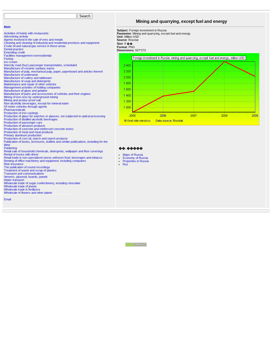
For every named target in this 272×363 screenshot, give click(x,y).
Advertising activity (16, 36)
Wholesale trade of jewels (20, 186)
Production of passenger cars (23, 122)
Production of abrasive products (24, 125)
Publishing (10, 148)
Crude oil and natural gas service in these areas (35, 46)
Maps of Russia (133, 154)
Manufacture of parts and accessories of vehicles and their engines (47, 93)
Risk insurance (13, 164)
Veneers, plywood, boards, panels (26, 176)
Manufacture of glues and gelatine (25, 90)
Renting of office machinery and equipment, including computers (45, 160)
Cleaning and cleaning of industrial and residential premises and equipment (51, 42)
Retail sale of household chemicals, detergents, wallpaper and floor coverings (53, 151)
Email (7, 199)
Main (7, 26)
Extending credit (14, 52)
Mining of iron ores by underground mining (31, 97)
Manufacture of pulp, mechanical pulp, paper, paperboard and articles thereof (53, 71)
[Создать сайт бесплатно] (136, 245)
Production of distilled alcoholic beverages (31, 119)
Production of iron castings (21, 113)
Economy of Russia (135, 157)
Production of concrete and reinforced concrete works (39, 128)
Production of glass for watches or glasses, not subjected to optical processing (54, 116)
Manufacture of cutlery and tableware (28, 77)
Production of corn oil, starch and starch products (36, 138)
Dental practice (13, 49)
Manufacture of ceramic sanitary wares (29, 68)
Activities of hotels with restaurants (26, 33)
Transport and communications (24, 173)
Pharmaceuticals (15, 109)
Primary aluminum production (22, 135)
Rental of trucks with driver (21, 154)
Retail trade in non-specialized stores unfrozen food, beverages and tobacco (53, 157)
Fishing (8, 58)
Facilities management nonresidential (27, 55)
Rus (125, 164)
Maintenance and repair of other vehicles (30, 84)
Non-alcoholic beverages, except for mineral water (36, 103)
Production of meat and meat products (28, 132)
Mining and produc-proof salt (22, 100)
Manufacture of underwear (21, 74)
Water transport (14, 180)
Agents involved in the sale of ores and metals (33, 39)
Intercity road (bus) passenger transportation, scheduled (40, 65)
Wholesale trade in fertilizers (22, 189)
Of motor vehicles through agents (25, 106)
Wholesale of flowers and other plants (28, 192)
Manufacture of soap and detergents (27, 81)
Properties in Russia (136, 161)
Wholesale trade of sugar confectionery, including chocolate (42, 183)
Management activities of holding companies (32, 87)
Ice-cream (10, 62)
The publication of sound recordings (27, 167)
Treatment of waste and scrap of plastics (30, 170)
